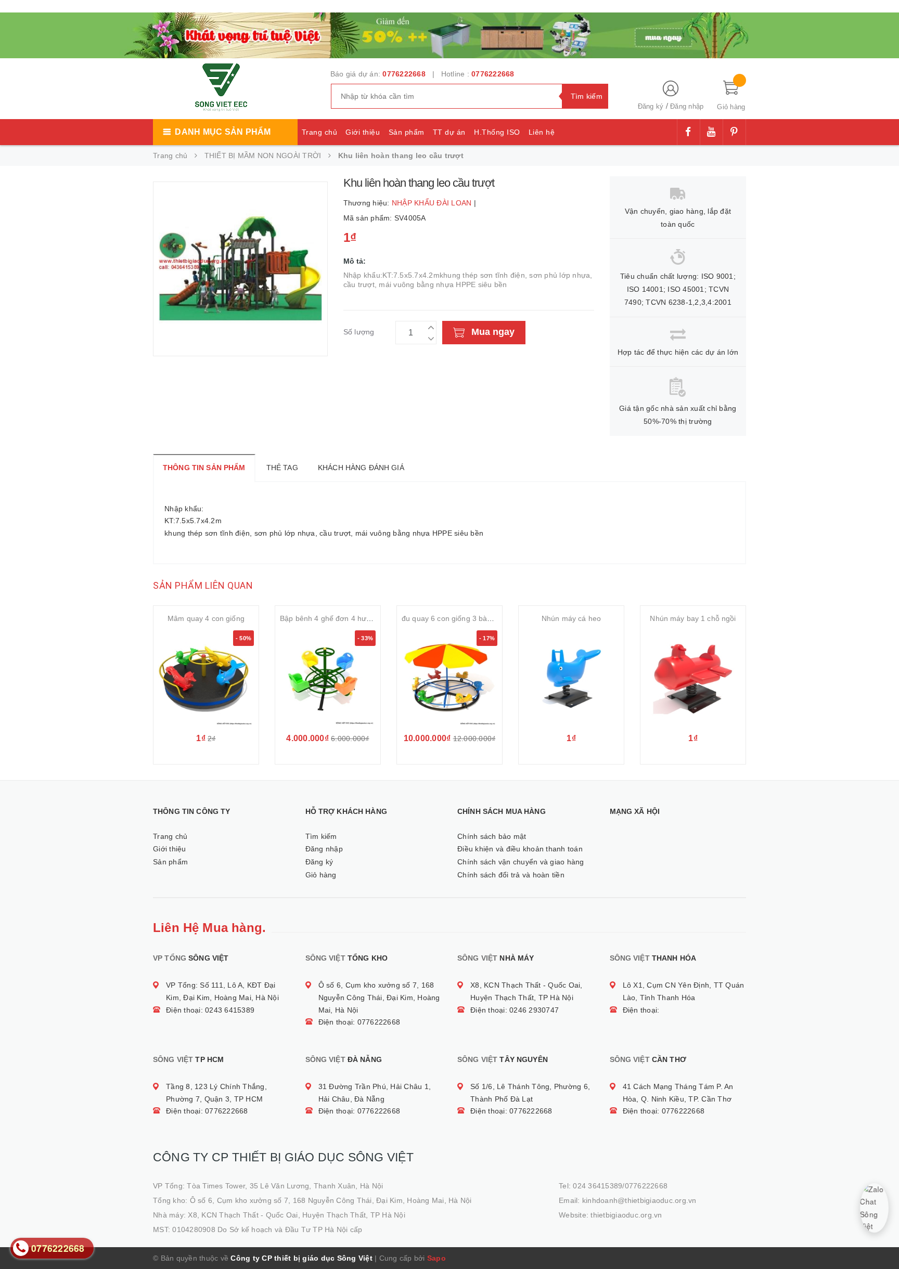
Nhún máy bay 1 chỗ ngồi (693, 618)
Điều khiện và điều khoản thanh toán (520, 849)
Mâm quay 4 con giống (206, 618)
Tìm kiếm (321, 836)
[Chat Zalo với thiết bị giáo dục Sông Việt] (874, 1208)
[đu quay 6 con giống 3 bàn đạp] (449, 678)
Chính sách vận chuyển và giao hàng (520, 862)
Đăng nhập (686, 106)
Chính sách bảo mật (491, 836)
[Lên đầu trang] (880, 1237)
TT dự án (449, 132)
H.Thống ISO (497, 132)
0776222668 (404, 74)
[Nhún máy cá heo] (571, 678)
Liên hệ (542, 132)
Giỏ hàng (321, 875)
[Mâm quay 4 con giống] (206, 678)
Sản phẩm (407, 132)
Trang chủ (320, 132)
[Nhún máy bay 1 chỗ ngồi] (693, 678)
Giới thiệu (362, 132)
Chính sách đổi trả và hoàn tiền (510, 875)
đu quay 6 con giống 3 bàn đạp (454, 618)
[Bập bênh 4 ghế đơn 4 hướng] (328, 678)
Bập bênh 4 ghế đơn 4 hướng (330, 618)
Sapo (436, 1258)
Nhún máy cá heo (571, 618)
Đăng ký (651, 106)
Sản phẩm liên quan (203, 585)
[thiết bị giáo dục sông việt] (449, 34)
